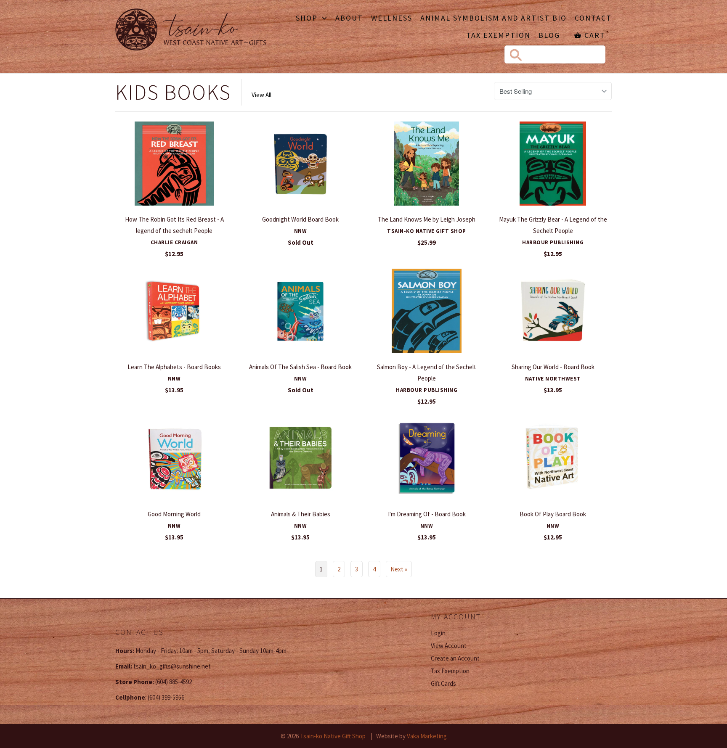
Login (438, 633)
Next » (398, 569)
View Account (449, 646)
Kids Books (173, 92)
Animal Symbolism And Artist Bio (493, 18)
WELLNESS (391, 18)
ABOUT (349, 18)
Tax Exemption (498, 36)
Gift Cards (443, 683)
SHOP (308, 18)
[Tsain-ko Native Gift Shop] (191, 30)
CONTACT (593, 18)
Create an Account (455, 658)
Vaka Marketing (427, 736)
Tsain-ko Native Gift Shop (333, 736)
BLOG (549, 36)
